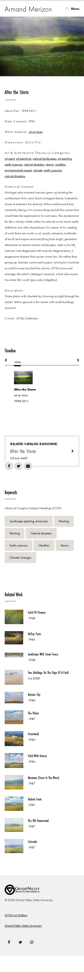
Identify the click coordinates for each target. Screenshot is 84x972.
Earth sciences (19, 545)
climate (37, 170)
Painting (64, 521)
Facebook (9, 466)
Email (28, 466)
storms (50, 164)
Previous (8, 360)
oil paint (10, 159)
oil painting (65, 159)
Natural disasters (41, 533)
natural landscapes (44, 159)
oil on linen (36, 132)
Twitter (18, 466)
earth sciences (14, 164)
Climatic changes (20, 558)
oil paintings (23, 159)
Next (75, 360)
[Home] (28, 8)
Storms (64, 545)
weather (60, 164)
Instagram (32, 942)
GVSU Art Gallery (16, 915)
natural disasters (34, 164)
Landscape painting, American (29, 521)
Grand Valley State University (23, 926)
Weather (43, 545)
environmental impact (18, 170)
